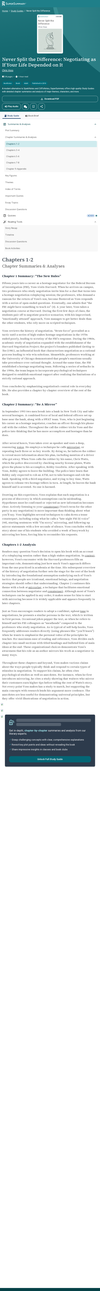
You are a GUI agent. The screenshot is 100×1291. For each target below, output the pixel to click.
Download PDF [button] (52, 99)
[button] (25, 106)
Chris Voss (7, 70)
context (89, 555)
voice (20, 447)
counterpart (51, 507)
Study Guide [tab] (13, 116)
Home (5, 10)
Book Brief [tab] (33, 116)
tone (83, 611)
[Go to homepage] (14, 4)
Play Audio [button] (13, 106)
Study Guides (17, 10)
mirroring (73, 447)
